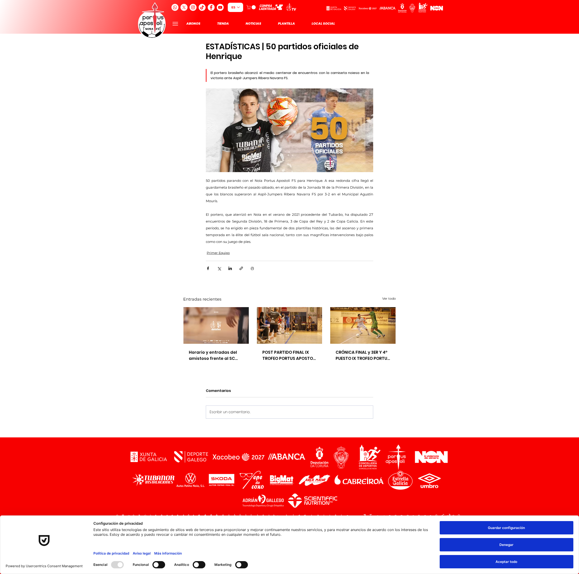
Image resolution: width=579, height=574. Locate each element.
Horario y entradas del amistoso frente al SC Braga (213, 355)
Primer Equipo (218, 253)
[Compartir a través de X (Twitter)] (219, 268)
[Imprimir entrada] (252, 268)
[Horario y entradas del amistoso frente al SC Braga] (216, 325)
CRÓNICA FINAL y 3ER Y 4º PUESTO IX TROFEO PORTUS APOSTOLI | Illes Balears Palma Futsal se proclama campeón (363, 355)
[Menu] (175, 24)
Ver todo (389, 298)
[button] (252, 7)
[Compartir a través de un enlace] (241, 268)
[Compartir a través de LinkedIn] (230, 268)
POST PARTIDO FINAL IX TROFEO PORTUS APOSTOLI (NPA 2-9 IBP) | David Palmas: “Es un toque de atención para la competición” (289, 355)
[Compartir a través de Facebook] (208, 268)
